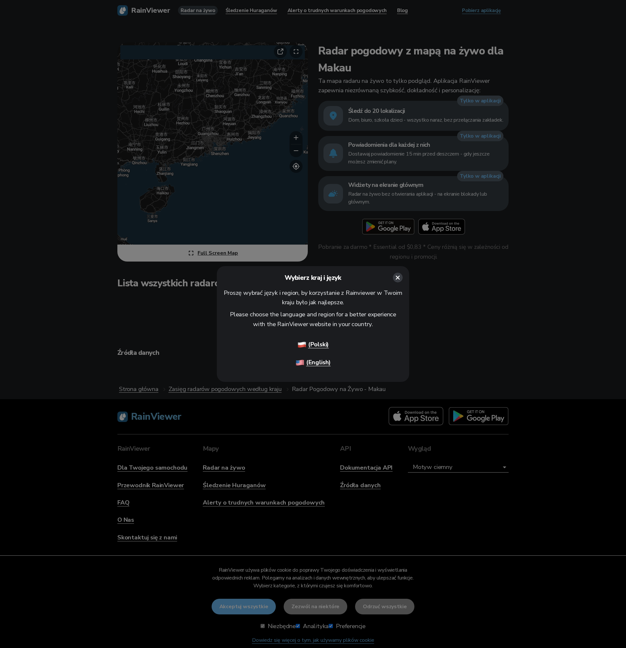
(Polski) (318, 344)
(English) (318, 362)
